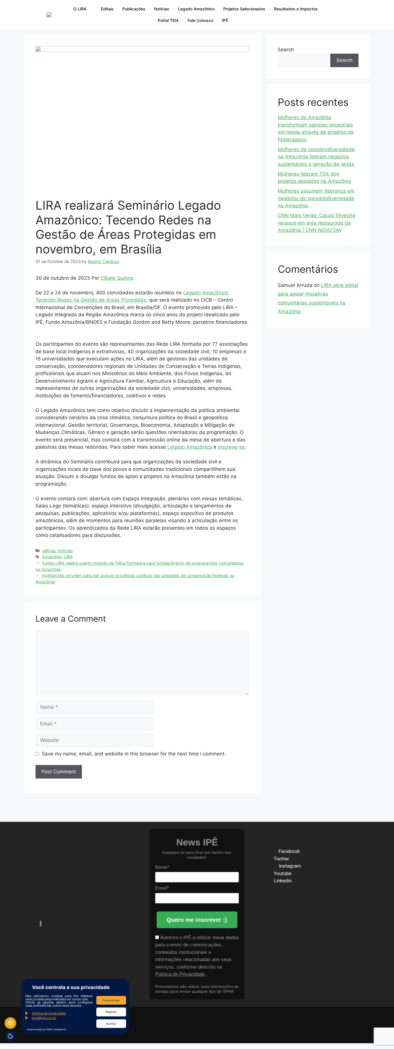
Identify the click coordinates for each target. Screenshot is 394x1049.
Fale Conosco (200, 20)
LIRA (68, 556)
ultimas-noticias (57, 550)
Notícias (161, 8)
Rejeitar (111, 1012)
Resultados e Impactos (296, 8)
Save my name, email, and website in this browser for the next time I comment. (134, 754)
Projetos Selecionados (244, 8)
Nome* (162, 867)
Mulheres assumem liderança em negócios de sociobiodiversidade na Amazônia (316, 198)
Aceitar (111, 1024)
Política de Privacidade (180, 974)
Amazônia (51, 556)
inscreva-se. (232, 447)
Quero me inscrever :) (197, 920)
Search (286, 49)
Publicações (133, 8)
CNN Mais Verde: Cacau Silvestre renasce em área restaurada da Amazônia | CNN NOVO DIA (316, 223)
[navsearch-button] (333, 14)
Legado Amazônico (196, 8)
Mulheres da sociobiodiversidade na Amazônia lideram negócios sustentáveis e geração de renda (316, 156)
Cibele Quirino (117, 278)
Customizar (111, 1000)
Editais (107, 8)
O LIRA (80, 8)
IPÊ (225, 20)
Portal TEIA (168, 20)
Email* (162, 888)
